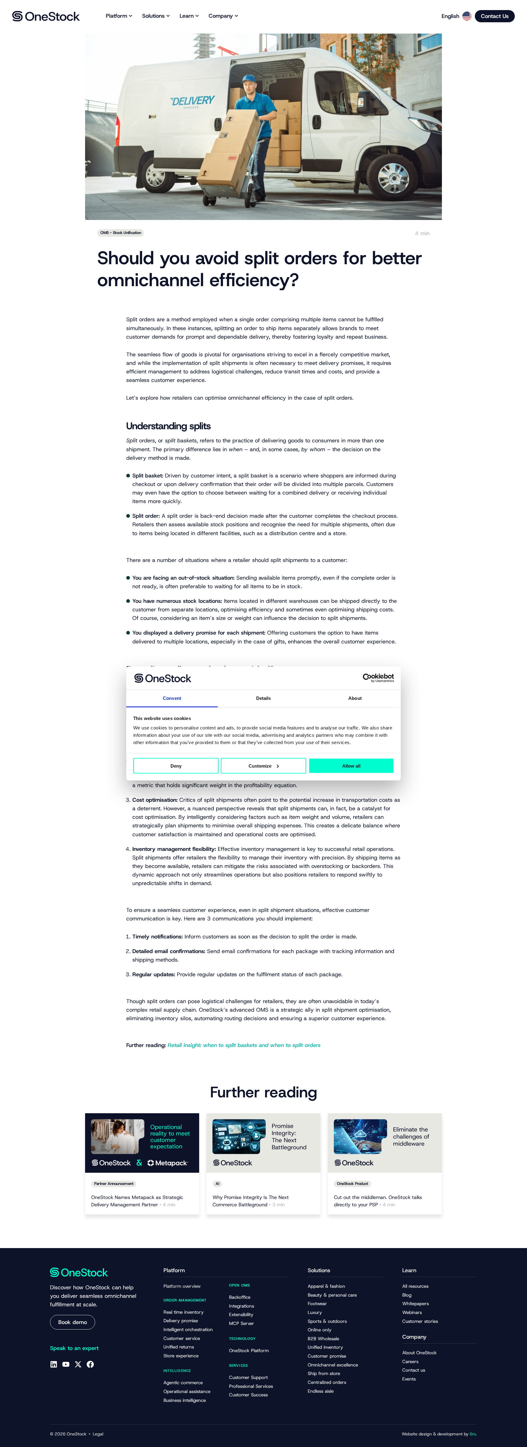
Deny (175, 765)
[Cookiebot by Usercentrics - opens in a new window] (367, 677)
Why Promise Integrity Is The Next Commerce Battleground (251, 1201)
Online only (320, 1330)
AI (217, 1183)
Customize (260, 765)
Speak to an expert (74, 1348)
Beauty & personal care (332, 1295)
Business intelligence (184, 1400)
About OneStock (419, 1353)
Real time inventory (183, 1312)
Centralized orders (327, 1382)
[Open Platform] (130, 16)
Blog (406, 1295)
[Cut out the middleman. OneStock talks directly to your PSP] (385, 1143)
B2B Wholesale (323, 1339)
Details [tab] (263, 698)
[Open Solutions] (168, 16)
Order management (184, 1300)
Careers (410, 1362)
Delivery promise (180, 1321)
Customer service (181, 1338)
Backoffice (239, 1297)
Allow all (351, 765)
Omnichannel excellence (333, 1365)
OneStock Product (352, 1183)
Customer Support (248, 1377)
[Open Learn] (197, 16)
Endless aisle (321, 1391)
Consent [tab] (172, 698)
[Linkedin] (53, 1364)
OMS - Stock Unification (120, 232)
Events (409, 1379)
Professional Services (251, 1386)
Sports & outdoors (327, 1321)
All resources (415, 1286)
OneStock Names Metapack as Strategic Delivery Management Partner (137, 1201)
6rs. (473, 1434)
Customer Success (248, 1395)
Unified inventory (325, 1347)
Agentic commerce (183, 1383)
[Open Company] (236, 16)
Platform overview (182, 1286)
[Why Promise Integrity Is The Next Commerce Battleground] (263, 1143)
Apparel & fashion (326, 1286)
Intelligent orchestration (188, 1329)
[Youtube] (66, 1364)
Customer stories (420, 1321)
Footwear (317, 1304)
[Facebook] (90, 1364)
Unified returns (178, 1347)
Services (238, 1365)
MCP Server (241, 1323)
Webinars (412, 1312)
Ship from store (324, 1373)
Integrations (241, 1306)
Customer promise (327, 1356)
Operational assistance (186, 1391)
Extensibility (241, 1315)
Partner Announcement (113, 1183)
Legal (98, 1434)
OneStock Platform (249, 1351)
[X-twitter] (78, 1364)
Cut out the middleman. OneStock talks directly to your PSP (378, 1201)
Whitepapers (415, 1304)
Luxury (315, 1312)
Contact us (413, 1370)
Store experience (181, 1356)
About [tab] (355, 698)
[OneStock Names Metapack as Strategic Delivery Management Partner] (142, 1143)
